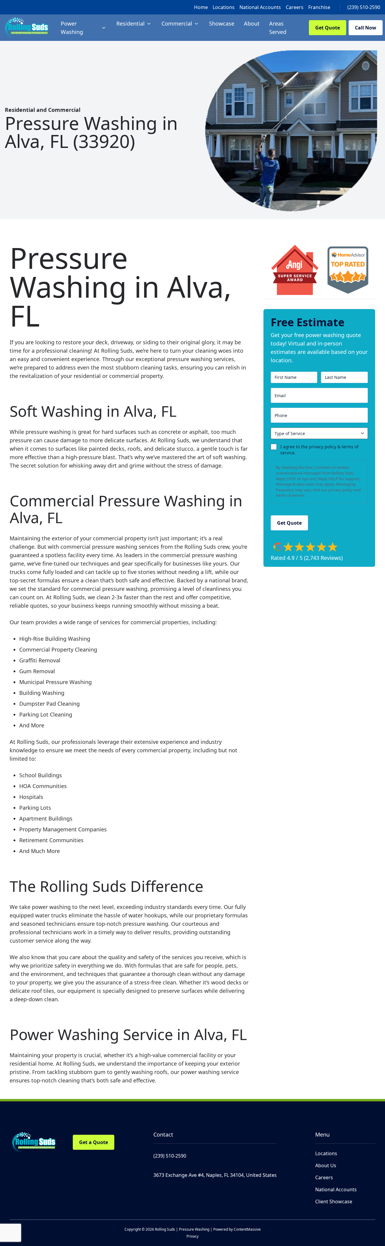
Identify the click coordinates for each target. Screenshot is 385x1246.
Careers (294, 7)
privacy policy (340, 490)
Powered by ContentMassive (237, 1229)
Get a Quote (93, 1142)
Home (201, 7)
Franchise (319, 7)
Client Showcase (333, 1201)
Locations (224, 7)
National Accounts (260, 7)
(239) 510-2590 (363, 7)
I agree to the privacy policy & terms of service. (319, 450)
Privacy (192, 1236)
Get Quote (327, 27)
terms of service (290, 495)
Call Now (365, 27)
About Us (325, 1165)
